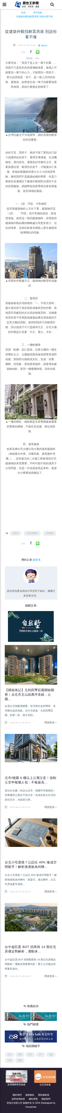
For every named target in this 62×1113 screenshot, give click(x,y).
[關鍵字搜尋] (52, 4)
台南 (9, 1060)
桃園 (20, 1054)
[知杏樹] (18, 1016)
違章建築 (49, 533)
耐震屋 (15, 533)
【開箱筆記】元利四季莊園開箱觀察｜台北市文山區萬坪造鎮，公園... (29, 694)
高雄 (20, 1060)
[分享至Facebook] (31, 52)
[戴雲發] (31, 1036)
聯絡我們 (45, 1099)
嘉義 (51, 1054)
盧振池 (44, 45)
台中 (40, 1054)
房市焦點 (37, 13)
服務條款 (29, 1095)
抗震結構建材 (32, 533)
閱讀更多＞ (51, 722)
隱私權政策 (43, 1095)
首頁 (23, 13)
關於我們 (17, 1095)
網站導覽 (33, 1099)
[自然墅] (31, 626)
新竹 (30, 1054)
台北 (9, 1054)
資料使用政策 (18, 1099)
